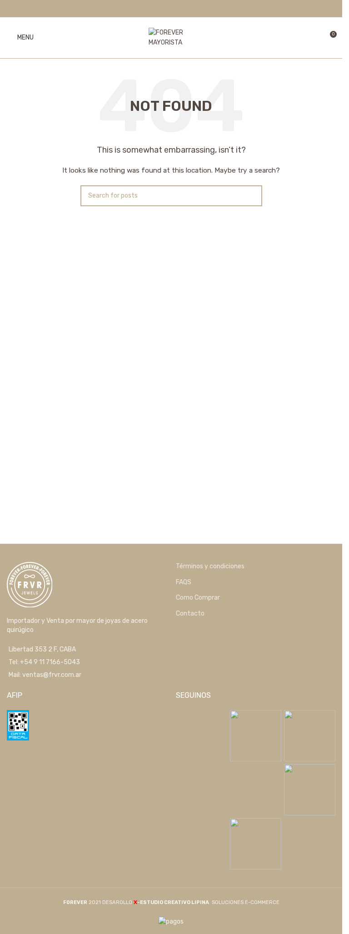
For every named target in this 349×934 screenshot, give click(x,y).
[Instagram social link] (177, 8)
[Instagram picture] (201, 735)
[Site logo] (171, 37)
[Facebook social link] (165, 8)
